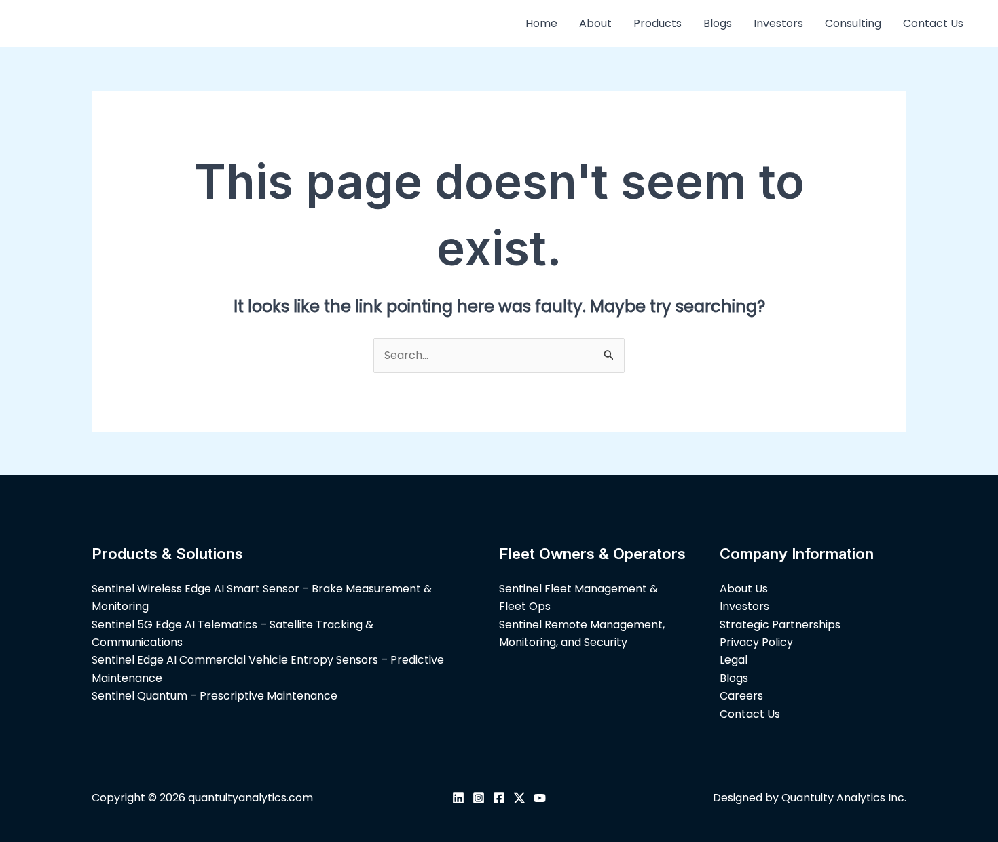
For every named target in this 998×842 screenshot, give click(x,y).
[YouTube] (540, 798)
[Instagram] (479, 798)
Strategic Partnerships (780, 624)
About (595, 23)
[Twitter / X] (519, 798)
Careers (741, 696)
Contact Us (933, 23)
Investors (778, 23)
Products (657, 23)
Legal (733, 660)
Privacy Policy (756, 642)
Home (541, 23)
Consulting (853, 23)
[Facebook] (499, 798)
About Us (744, 588)
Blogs (717, 23)
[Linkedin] (458, 798)
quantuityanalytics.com (250, 797)
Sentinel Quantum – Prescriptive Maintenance (214, 696)
